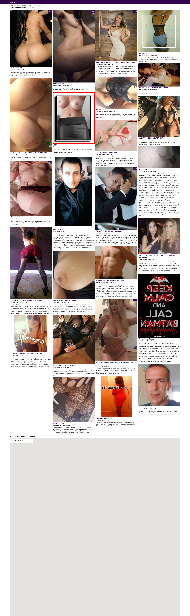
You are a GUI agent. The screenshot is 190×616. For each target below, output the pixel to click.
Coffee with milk (16, 68)
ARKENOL (12, 2)
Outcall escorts (14, 5)
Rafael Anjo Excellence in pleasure (108, 231)
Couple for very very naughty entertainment (26, 300)
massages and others (104, 418)
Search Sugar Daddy (146, 339)
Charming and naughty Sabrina (64, 300)
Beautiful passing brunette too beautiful (153, 88)
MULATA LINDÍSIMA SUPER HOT (151, 138)
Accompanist (58, 229)
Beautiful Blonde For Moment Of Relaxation (26, 353)
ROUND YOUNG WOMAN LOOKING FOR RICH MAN (29, 153)
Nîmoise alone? (144, 407)
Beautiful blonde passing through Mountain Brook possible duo (157, 256)
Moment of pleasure (17, 217)
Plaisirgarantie (58, 423)
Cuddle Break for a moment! (106, 152)
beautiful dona (144, 53)
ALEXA (55, 145)
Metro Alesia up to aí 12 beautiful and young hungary (115, 62)
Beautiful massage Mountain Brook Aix (110, 280)
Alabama (30, 5)
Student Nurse (58, 84)
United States (22, 5)
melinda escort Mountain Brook (64, 365)
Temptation (100, 110)
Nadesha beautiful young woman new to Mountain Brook (114, 363)
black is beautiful (145, 169)
